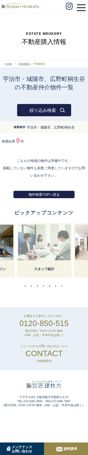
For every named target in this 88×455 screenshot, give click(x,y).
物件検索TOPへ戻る (44, 194)
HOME (8, 64)
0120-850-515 (44, 323)
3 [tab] (38, 286)
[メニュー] (82, 5)
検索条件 (19, 127)
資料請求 (70, 449)
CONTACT (44, 353)
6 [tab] (57, 286)
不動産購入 (24, 64)
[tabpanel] (44, 250)
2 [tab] (32, 286)
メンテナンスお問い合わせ (22, 449)
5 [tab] (50, 286)
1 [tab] (26, 286)
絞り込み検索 (43, 110)
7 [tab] (63, 286)
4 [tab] (44, 286)
